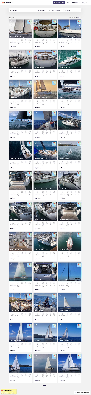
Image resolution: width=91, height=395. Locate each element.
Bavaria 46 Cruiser (15, 67)
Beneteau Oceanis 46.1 (41, 158)
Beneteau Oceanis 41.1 (41, 37)
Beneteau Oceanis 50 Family (43, 189)
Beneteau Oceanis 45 (16, 219)
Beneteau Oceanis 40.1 (16, 158)
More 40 (61, 97)
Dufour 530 (38, 340)
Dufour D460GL (39, 67)
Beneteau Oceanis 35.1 (65, 128)
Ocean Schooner (64, 249)
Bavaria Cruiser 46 (64, 67)
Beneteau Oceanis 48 (16, 310)
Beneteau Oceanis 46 (65, 189)
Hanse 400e (13, 280)
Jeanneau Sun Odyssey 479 (67, 37)
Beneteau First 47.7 (40, 128)
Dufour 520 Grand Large (17, 37)
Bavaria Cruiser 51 (15, 189)
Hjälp (68, 2)
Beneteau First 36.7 (64, 310)
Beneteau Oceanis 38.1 (41, 249)
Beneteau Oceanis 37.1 (65, 158)
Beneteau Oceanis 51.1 (16, 340)
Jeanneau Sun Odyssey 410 (43, 97)
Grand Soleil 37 (14, 97)
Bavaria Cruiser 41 (40, 219)
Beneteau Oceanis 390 (41, 310)
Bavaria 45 (38, 280)
